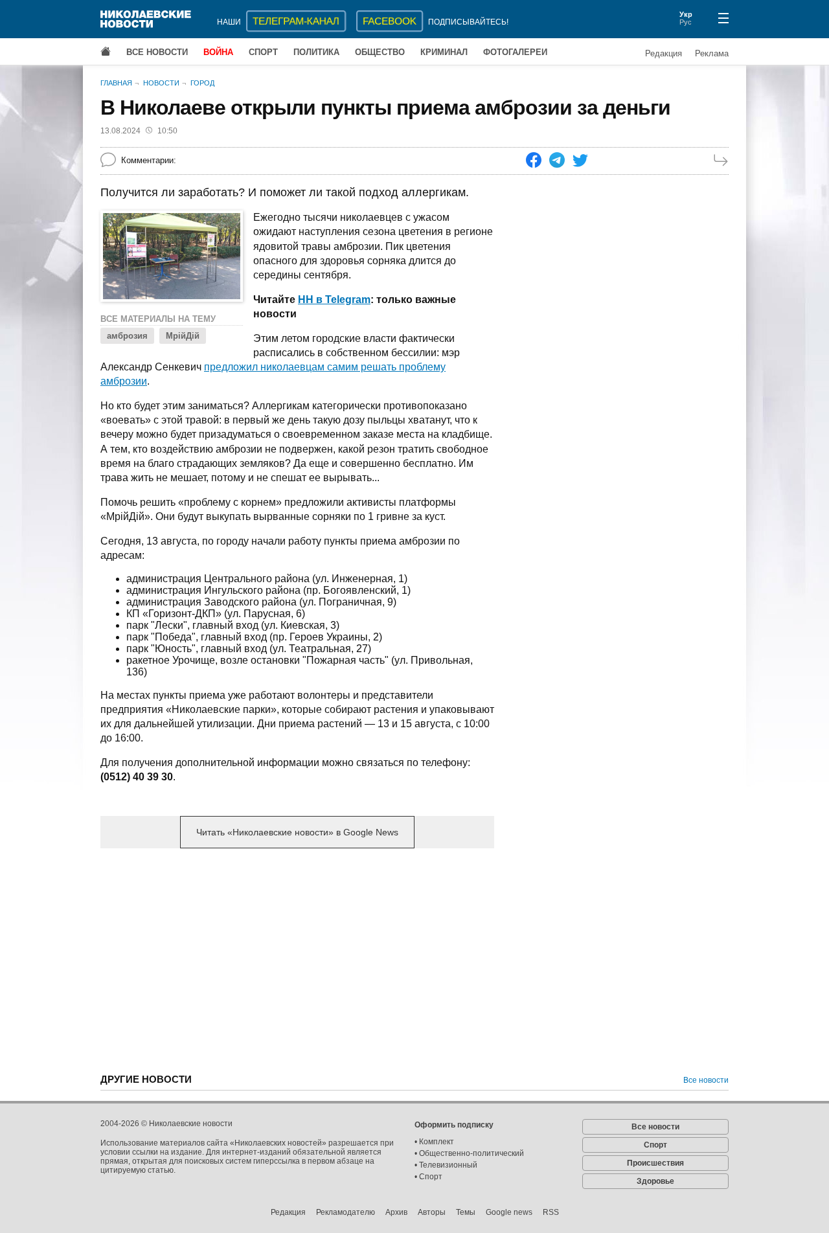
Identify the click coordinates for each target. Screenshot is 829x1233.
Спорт (263, 52)
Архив (396, 1212)
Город (202, 83)
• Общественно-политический (469, 1153)
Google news (509, 1212)
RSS (551, 1212)
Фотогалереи (515, 52)
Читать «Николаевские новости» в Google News (297, 832)
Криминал (444, 52)
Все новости (157, 52)
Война (218, 52)
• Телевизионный (445, 1165)
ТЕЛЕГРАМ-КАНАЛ (296, 21)
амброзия (127, 336)
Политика (316, 52)
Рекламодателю (345, 1212)
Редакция (663, 53)
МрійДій (182, 336)
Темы (465, 1212)
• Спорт (428, 1176)
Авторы (432, 1212)
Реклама (712, 53)
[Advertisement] (297, 959)
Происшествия (655, 1163)
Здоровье (655, 1181)
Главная (116, 83)
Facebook (389, 21)
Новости (161, 83)
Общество (380, 52)
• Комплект (434, 1141)
